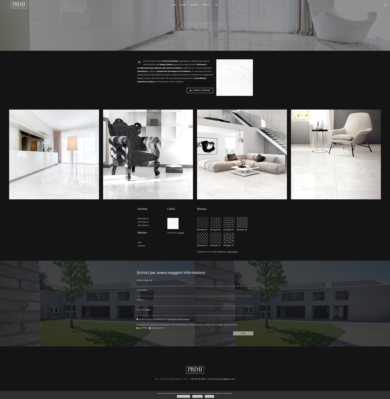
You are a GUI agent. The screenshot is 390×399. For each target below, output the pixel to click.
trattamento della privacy (178, 319)
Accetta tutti (209, 396)
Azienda (183, 5)
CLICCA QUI (232, 252)
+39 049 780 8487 (198, 379)
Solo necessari (197, 396)
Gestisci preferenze (183, 396)
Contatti (206, 5)
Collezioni (194, 5)
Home (174, 5)
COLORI (180, 233)
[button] (200, 90)
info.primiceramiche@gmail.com (221, 379)
